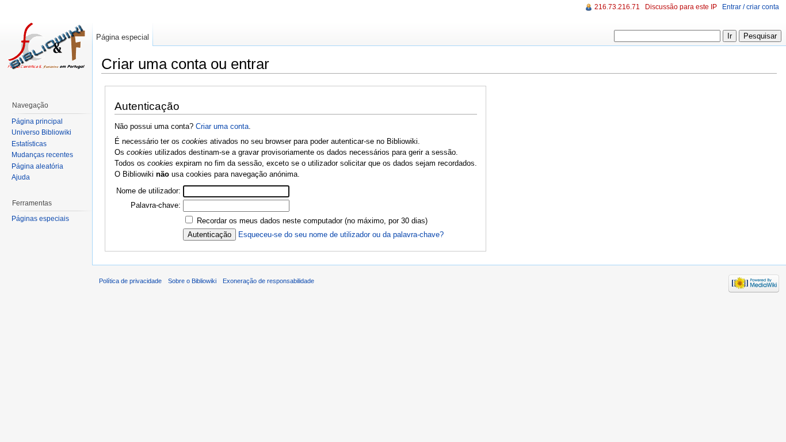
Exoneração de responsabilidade (268, 280)
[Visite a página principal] (46, 46)
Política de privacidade (130, 280)
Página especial (122, 37)
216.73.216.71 (617, 7)
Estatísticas (29, 144)
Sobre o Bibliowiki (192, 280)
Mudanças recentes (42, 155)
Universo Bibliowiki (41, 132)
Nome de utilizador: (148, 190)
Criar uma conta (222, 126)
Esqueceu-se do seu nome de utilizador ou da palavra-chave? (341, 234)
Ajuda (21, 177)
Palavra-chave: (156, 205)
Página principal (37, 121)
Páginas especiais (40, 219)
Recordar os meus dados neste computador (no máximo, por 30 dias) (312, 220)
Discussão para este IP (681, 7)
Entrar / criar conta (750, 7)
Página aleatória (37, 166)
